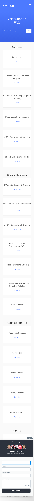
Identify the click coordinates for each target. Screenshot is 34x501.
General (17, 430)
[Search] (28, 31)
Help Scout (25, 496)
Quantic (9, 496)
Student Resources (17, 322)
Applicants (17, 47)
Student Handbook (17, 174)
